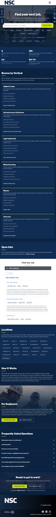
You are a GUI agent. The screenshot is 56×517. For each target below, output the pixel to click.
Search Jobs (47, 25)
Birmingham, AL (23, 341)
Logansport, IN (6, 351)
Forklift (37, 30)
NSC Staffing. (38, 514)
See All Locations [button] (46, 505)
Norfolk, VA (25, 351)
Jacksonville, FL (36, 347)
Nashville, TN (16, 351)
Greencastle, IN (6, 347)
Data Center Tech (28, 30)
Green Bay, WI (44, 344)
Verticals (14, 41)
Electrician (18, 30)
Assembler (22, 33)
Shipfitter (49, 30)
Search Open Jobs (19, 486)
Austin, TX (13, 341)
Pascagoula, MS (35, 351)
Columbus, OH (6, 344)
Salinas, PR (16, 354)
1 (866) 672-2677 (41, 37)
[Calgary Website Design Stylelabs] (9, 512)
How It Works (29, 41)
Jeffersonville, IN (48, 347)
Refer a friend (30, 254)
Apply (2, 21)
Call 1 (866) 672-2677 (25, 420)
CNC (43, 30)
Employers (37, 41)
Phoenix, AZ (45, 351)
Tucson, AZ (42, 354)
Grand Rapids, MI (34, 344)
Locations (21, 41)
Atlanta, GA (5, 341)
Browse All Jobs (32, 33)
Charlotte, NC (33, 341)
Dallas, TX (14, 344)
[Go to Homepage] (10, 2)
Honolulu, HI (16, 347)
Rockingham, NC (6, 354)
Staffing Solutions (9, 420)
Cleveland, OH (43, 341)
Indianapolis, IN (26, 347)
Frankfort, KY (23, 344)
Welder (11, 30)
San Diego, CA (25, 354)
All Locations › (6, 358)
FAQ (43, 41)
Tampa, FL (34, 354)
